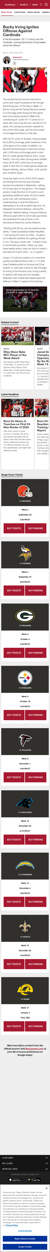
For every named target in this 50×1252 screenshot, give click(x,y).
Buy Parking (35, 528)
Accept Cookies (25, 1247)
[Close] (47, 1188)
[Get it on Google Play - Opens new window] (34, 1181)
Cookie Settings (25, 1231)
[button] (25, 299)
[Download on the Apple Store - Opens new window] (15, 1180)
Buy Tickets (14, 528)
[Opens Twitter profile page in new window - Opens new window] (14, 63)
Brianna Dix (17, 57)
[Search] (41, 4)
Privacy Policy (12, 1225)
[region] (25, 1218)
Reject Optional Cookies (25, 1239)
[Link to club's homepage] (2, 3)
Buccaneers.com (34, 1048)
